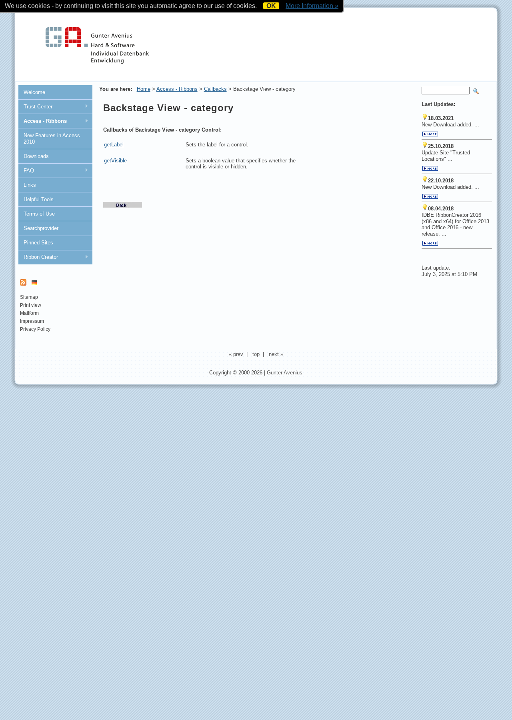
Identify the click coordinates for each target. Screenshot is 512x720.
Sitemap (29, 297)
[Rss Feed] (23, 284)
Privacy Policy (35, 329)
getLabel (114, 145)
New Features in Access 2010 (52, 138)
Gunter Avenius (284, 373)
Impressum (32, 321)
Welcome (34, 92)
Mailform (29, 313)
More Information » (312, 5)
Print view (30, 305)
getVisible (115, 161)
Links (30, 185)
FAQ (26, 171)
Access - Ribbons (42, 121)
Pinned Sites (38, 243)
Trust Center (35, 107)
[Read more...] (430, 135)
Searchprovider (41, 228)
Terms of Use (39, 214)
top (256, 354)
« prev (236, 354)
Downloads (36, 156)
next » (276, 354)
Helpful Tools (39, 199)
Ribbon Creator (38, 257)
